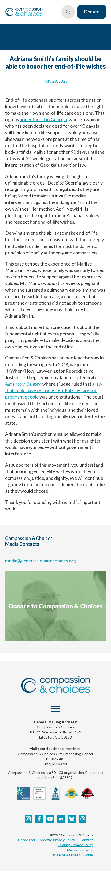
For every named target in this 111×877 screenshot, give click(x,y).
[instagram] (28, 819)
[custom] (72, 819)
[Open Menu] (52, 12)
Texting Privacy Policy (75, 845)
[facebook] (39, 819)
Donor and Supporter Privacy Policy (47, 840)
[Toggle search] (68, 12)
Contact (86, 840)
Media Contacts (80, 850)
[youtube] (50, 819)
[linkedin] (61, 819)
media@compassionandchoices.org (40, 560)
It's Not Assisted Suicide (73, 855)
